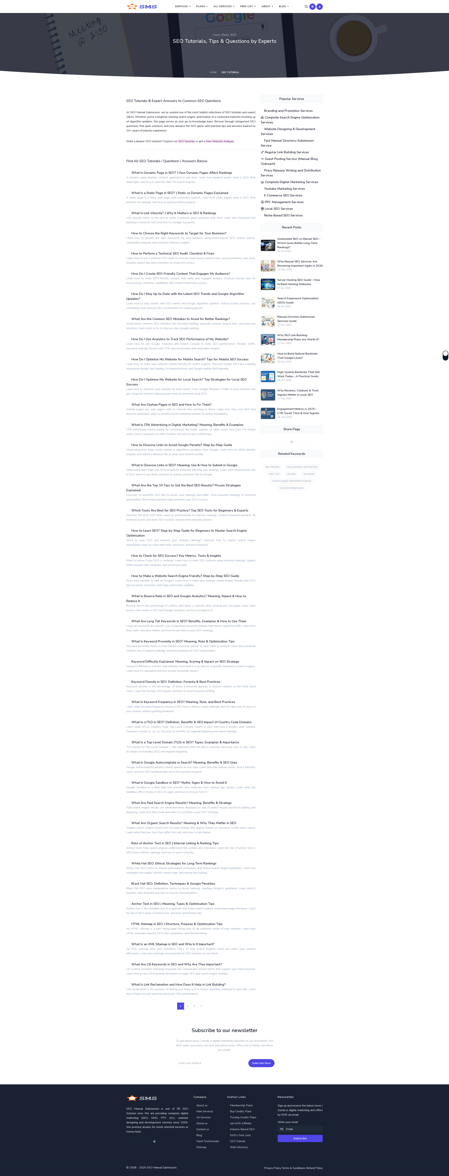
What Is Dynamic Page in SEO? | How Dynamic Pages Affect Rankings (181, 173)
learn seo (274, 473)
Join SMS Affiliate (240, 1123)
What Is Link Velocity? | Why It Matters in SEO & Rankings (173, 213)
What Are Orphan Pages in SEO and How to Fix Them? (171, 404)
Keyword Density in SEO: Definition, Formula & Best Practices (175, 682)
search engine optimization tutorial (291, 481)
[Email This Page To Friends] (310, 441)
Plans (200, 6)
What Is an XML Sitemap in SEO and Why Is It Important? (173, 944)
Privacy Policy (272, 1168)
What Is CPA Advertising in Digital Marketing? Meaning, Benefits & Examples (187, 425)
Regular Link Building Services (286, 152)
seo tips (291, 473)
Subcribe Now (261, 1063)
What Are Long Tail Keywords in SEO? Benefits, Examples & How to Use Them (188, 621)
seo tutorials (272, 466)
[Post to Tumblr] (298, 441)
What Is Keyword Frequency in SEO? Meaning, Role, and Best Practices (183, 702)
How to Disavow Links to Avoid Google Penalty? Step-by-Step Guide (181, 445)
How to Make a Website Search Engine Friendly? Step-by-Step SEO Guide (185, 576)
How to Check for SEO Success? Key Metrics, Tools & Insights (176, 556)
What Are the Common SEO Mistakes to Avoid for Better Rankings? (180, 319)
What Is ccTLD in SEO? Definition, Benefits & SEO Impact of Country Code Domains (191, 722)
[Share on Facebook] (273, 441)
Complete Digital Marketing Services (291, 182)
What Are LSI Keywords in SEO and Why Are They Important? (176, 964)
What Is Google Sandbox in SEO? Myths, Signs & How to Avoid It (179, 783)
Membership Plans (241, 1105)
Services (181, 6)
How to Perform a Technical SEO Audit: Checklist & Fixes (172, 253)
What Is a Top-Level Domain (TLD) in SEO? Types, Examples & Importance (185, 742)
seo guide (309, 473)
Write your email (289, 1122)
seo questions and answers (302, 466)
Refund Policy (314, 1168)
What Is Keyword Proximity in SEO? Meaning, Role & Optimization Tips (183, 641)
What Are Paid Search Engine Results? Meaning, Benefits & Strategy (181, 803)
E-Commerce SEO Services (282, 195)
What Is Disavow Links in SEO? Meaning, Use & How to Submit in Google (184, 465)
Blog (282, 6)
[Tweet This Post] (279, 441)
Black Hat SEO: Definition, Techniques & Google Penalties (173, 883)
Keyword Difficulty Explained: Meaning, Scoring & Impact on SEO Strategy (185, 661)
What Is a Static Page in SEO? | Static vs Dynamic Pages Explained (179, 193)
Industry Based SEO (242, 1129)
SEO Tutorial (237, 1141)
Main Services (204, 1111)
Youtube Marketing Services (284, 189)
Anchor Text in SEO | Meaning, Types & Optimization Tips (173, 904)
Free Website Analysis (220, 141)
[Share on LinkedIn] (285, 441)
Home (213, 72)
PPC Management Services (284, 202)
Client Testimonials (207, 1141)
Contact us (202, 1129)
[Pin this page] (291, 441)
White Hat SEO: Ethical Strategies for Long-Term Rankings (173, 863)
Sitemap (201, 1147)
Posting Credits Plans (242, 1117)
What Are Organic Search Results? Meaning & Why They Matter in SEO (183, 823)
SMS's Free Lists (240, 1135)
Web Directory (238, 1147)
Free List (246, 6)
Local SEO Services (278, 209)
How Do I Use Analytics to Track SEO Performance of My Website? (180, 339)
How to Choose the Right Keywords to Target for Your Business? (178, 233)
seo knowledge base (291, 488)
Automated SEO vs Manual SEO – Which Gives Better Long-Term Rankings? (298, 243)
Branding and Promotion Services (288, 111)
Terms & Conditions (293, 1168)
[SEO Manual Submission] (157, 1098)
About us (201, 1105)
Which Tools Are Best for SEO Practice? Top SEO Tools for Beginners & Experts (189, 510)
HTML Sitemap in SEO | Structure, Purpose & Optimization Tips (177, 924)
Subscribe (300, 1138)
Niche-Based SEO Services (283, 215)
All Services (222, 6)
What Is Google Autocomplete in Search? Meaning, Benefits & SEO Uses (184, 762)
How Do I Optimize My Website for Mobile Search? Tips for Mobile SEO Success (190, 359)
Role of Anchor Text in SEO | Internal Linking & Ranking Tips (175, 843)
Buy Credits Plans (240, 1111)
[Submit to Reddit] (304, 441)
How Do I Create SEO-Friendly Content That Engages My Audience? (180, 274)
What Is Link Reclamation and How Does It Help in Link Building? (178, 984)
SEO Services (186, 141)
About (266, 6)
